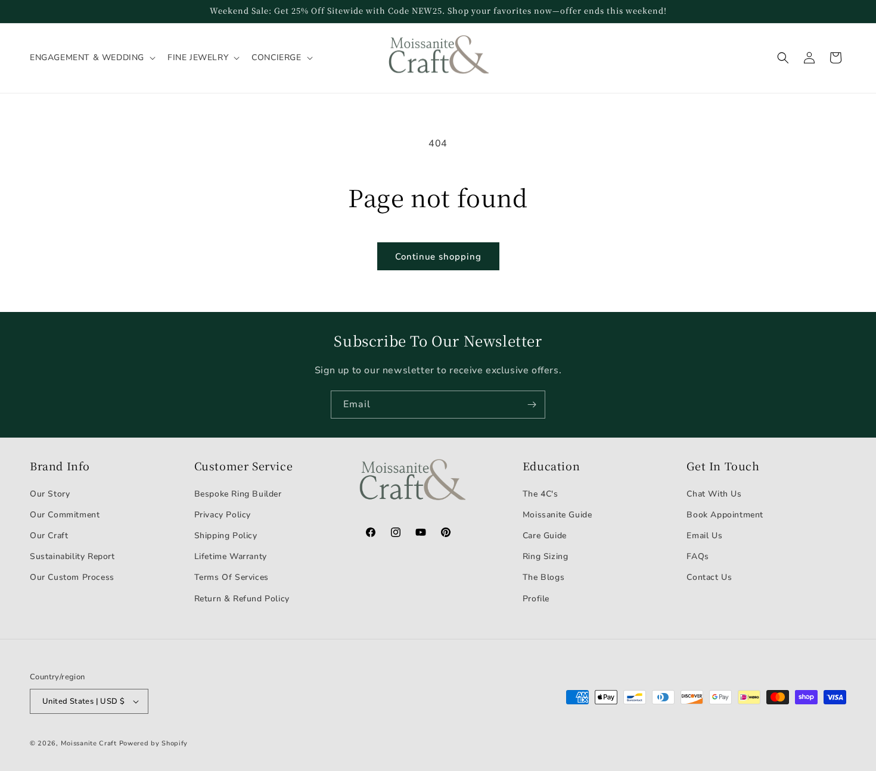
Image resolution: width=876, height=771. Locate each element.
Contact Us (709, 577)
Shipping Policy (225, 535)
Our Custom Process (72, 577)
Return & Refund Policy (242, 598)
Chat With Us (713, 494)
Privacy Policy (222, 514)
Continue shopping (438, 257)
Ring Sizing (546, 556)
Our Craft (49, 535)
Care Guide (545, 535)
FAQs (697, 556)
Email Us (704, 535)
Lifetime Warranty (230, 556)
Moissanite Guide (557, 514)
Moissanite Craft (89, 743)
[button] (91, 57)
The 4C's (540, 494)
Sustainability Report (72, 556)
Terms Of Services (231, 577)
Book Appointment (724, 514)
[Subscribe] (531, 405)
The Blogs (543, 577)
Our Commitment (65, 514)
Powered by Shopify (153, 743)
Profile (536, 598)
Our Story (50, 494)
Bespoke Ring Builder (238, 494)
